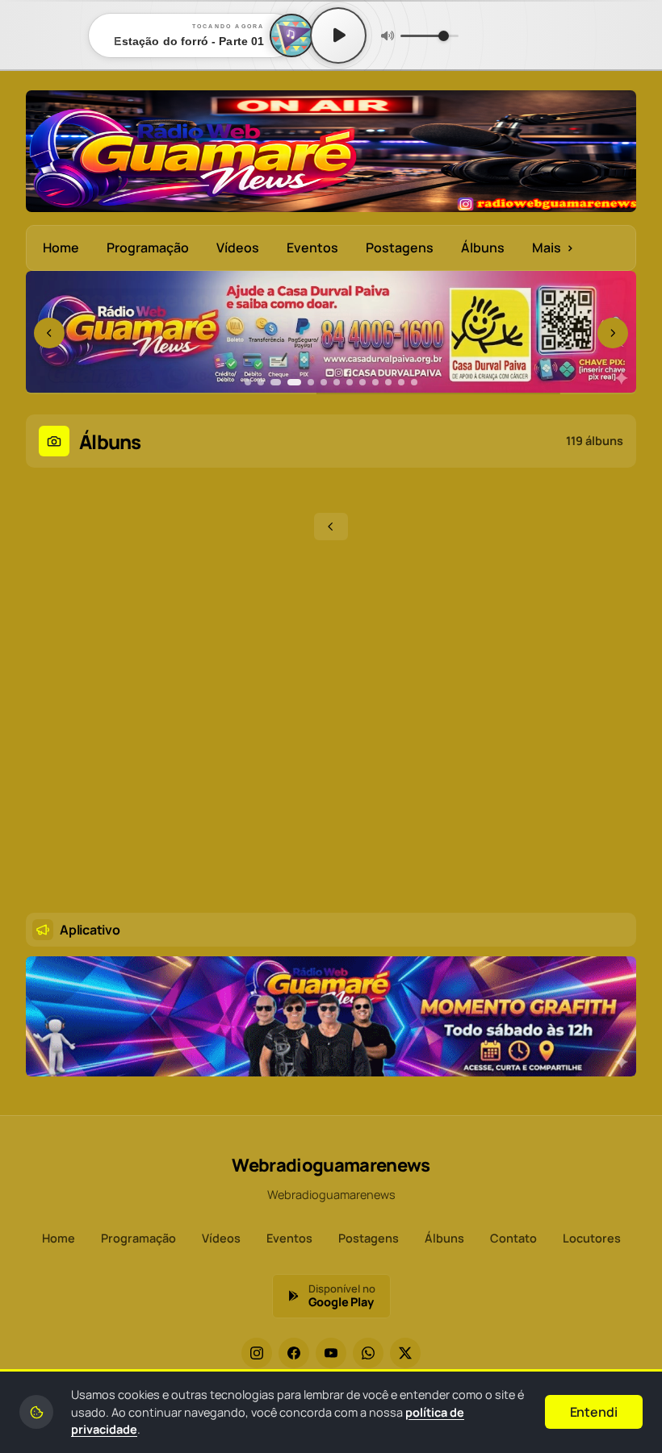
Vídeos (237, 247)
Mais (553, 247)
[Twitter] (405, 1353)
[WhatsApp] (368, 1353)
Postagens (400, 247)
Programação (148, 247)
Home (61, 247)
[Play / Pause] (338, 35)
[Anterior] (49, 333)
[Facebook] (294, 1353)
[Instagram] (256, 1353)
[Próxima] (612, 333)
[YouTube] (331, 1353)
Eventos (312, 247)
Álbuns (483, 247)
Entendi (594, 1412)
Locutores (592, 1238)
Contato (513, 1238)
